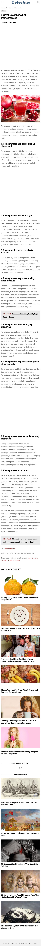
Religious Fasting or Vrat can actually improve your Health (20, 629)
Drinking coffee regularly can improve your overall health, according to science (18, 722)
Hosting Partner (33, 943)
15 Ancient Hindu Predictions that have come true (20, 834)
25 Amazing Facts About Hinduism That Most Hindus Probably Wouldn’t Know (20, 896)
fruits (10, 553)
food (4, 553)
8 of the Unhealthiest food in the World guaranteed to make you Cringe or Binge (17, 660)
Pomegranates (28, 553)
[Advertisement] (20, 47)
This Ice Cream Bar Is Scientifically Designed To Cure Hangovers (19, 753)
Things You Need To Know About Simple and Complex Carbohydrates (19, 691)
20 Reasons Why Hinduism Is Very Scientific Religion (19, 865)
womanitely (10, 549)
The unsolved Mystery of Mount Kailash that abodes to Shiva (19, 927)
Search (38, 2)
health (17, 553)
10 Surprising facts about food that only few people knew (19, 598)
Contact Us (14, 943)
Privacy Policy (23, 943)
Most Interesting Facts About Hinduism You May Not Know (19, 803)
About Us (6, 943)
